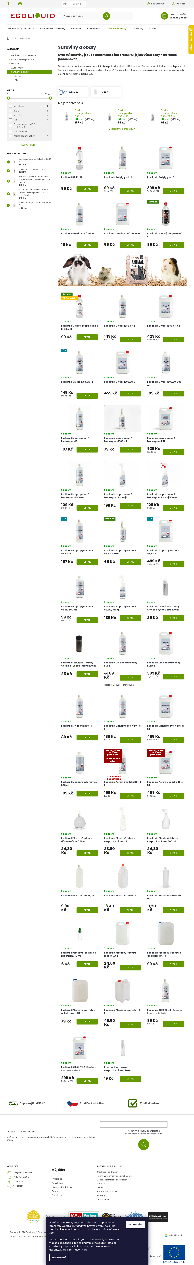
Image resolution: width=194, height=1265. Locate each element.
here (85, 1249)
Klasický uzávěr (112, 684)
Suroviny (18, 76)
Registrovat (157, 3)
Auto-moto (17, 67)
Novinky (101, 1183)
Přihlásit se (144, 1144)
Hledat (107, 16)
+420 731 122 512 (21, 1176)
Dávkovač (128, 684)
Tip (31, 119)
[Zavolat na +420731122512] (12, 3)
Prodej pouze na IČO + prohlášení (31, 126)
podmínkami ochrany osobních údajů (143, 1133)
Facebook (18, 1181)
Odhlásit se (57, 1195)
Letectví (15, 63)
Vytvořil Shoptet (176, 1235)
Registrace (57, 1183)
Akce (31, 111)
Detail (87, 188)
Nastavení (59, 1257)
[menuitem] (22, 28)
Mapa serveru (104, 1199)
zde (51, 1233)
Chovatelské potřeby (22, 59)
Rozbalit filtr (27, 144)
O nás (100, 1187)
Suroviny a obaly (20, 71)
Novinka (31, 115)
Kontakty (101, 1195)
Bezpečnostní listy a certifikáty (112, 1179)
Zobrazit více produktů (121, 128)
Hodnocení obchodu (107, 1191)
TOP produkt (31, 131)
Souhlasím (135, 1224)
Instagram (18, 1185)
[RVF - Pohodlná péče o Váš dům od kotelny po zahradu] (52, 1217)
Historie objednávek (62, 1187)
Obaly (17, 80)
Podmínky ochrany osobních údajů (114, 1176)
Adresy (55, 1191)
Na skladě (31, 106)
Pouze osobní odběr (31, 135)
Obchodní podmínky (107, 1172)
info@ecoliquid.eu (22, 1172)
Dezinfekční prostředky (23, 55)
